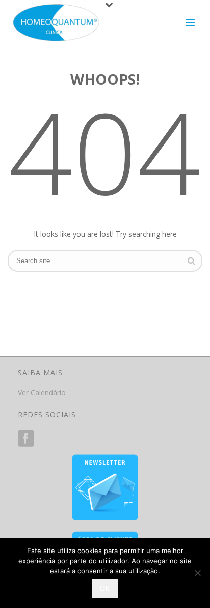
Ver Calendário (42, 392)
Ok (105, 588)
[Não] (197, 573)
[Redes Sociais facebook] (26, 438)
